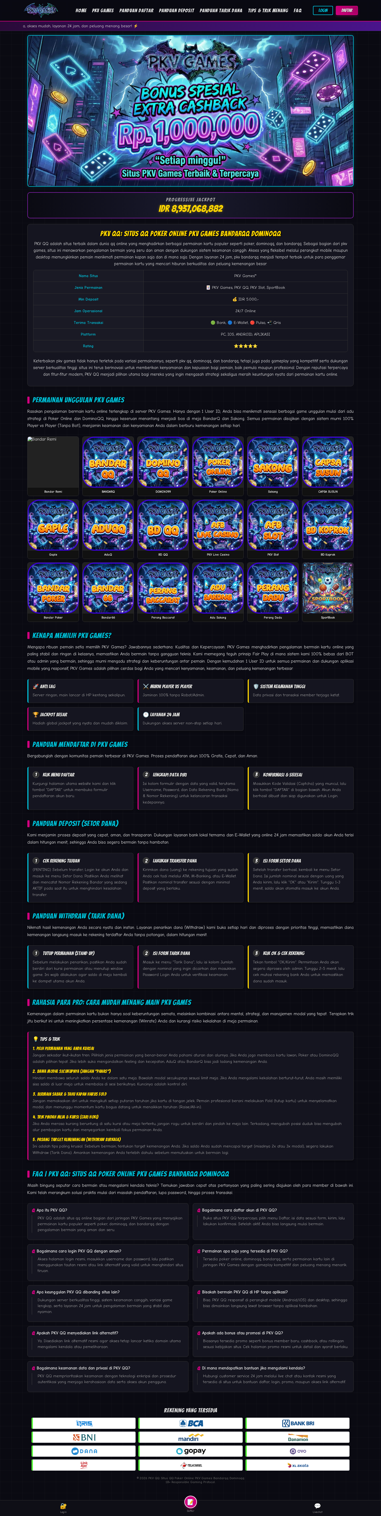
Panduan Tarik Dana (221, 10)
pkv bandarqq (246, 257)
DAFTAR (346, 10)
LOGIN (323, 10)
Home (81, 10)
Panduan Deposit (176, 10)
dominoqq (202, 360)
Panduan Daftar (136, 10)
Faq (298, 10)
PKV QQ (41, 243)
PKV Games (103, 10)
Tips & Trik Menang (268, 10)
